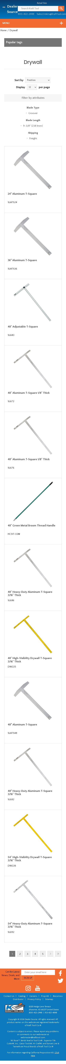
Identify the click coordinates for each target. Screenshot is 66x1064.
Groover (33, 113)
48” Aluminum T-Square (22, 724)
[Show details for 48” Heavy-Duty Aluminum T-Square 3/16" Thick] (33, 767)
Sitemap (49, 999)
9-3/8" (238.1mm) (33, 125)
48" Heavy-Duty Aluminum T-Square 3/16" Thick (30, 593)
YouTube (37, 988)
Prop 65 (45, 996)
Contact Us (9, 996)
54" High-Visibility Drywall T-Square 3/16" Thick (30, 859)
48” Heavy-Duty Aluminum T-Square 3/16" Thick (30, 792)
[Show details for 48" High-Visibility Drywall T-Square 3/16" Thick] (33, 634)
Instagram (28, 988)
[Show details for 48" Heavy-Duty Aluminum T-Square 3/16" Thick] (33, 568)
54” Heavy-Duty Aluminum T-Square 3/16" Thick (30, 925)
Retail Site (42, 3)
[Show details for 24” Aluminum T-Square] (33, 170)
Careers (33, 996)
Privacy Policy (34, 999)
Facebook (60, 973)
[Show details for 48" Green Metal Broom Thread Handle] (33, 501)
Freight (33, 138)
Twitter (60, 980)
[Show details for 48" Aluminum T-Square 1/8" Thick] (33, 369)
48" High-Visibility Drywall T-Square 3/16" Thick (30, 660)
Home (4, 30)
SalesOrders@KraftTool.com (51, 14)
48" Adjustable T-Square (23, 326)
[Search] (61, 8)
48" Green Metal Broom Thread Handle (31, 525)
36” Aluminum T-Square (22, 260)
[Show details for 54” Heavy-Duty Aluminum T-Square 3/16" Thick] (33, 899)
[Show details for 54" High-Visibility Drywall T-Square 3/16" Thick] (33, 833)
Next (50, 954)
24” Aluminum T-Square (22, 193)
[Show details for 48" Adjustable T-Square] (33, 302)
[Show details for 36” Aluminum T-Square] (33, 236)
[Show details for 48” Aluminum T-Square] (33, 701)
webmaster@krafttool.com (33, 1037)
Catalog (21, 996)
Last (58, 954)
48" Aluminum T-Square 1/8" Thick (29, 392)
